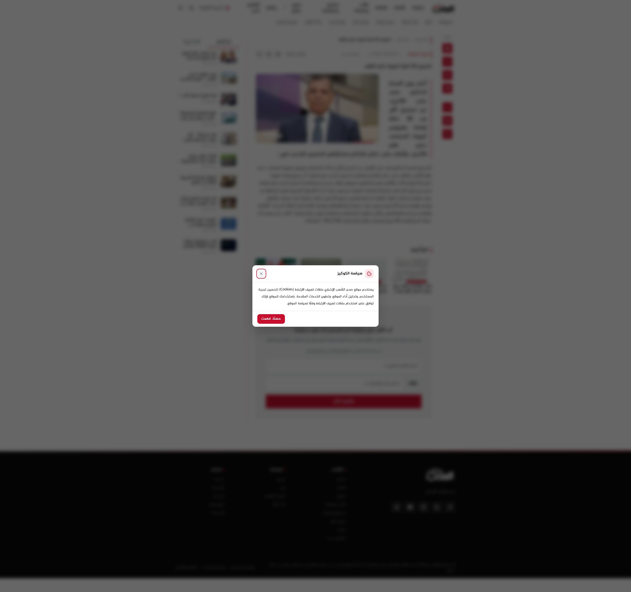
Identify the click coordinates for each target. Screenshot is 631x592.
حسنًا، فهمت (271, 319)
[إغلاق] (261, 274)
